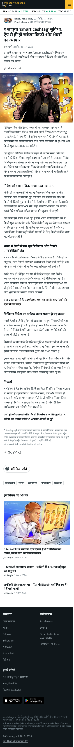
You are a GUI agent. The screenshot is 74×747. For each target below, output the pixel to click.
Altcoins (7, 647)
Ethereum (8, 640)
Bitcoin (7, 634)
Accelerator (46, 621)
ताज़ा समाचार (9, 621)
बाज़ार (5, 627)
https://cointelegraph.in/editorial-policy (23, 443)
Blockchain (9, 653)
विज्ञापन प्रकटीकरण (11, 690)
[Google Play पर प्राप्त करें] (34, 700)
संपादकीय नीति (10, 683)
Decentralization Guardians (49, 635)
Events (43, 627)
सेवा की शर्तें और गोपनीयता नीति (15, 741)
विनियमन (7, 660)
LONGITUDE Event (50, 644)
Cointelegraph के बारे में (15, 677)
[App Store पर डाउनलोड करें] (12, 700)
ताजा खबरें (8, 46)
